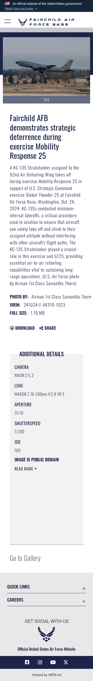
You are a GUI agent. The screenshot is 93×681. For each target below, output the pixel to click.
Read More (25, 469)
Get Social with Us (46, 621)
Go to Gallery (25, 557)
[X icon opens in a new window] (65, 662)
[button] (21, 8)
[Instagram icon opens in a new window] (40, 662)
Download (24, 328)
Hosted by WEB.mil (46, 675)
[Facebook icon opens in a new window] (27, 662)
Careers (15, 599)
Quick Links (18, 586)
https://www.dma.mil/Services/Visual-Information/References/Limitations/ (43, 535)
